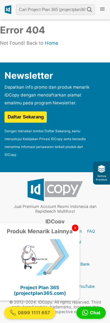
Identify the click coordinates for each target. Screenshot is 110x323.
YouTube (86, 286)
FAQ (91, 231)
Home (51, 43)
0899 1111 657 (34, 312)
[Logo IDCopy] (8, 10)
